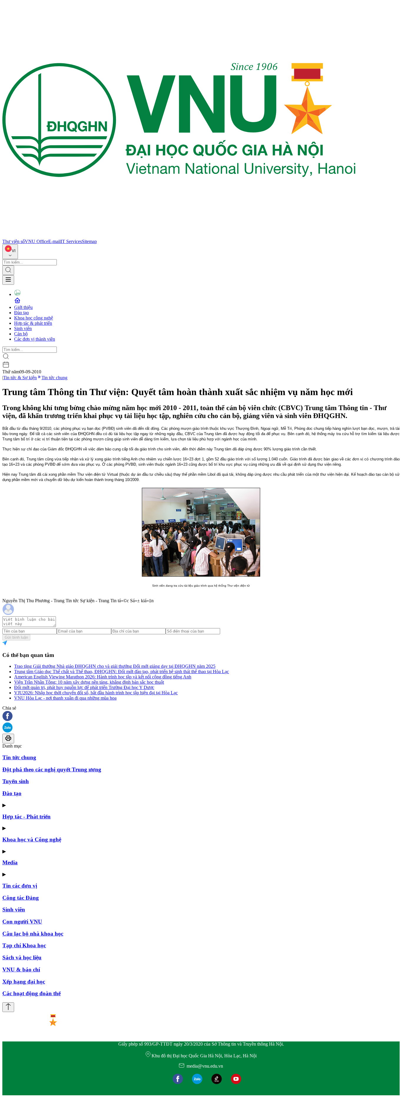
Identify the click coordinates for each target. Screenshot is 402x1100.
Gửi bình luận (16, 637)
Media (10, 862)
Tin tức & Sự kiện (20, 377)
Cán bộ (21, 333)
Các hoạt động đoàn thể (31, 993)
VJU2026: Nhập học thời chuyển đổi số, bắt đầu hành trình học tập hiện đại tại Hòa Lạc (96, 692)
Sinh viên (23, 328)
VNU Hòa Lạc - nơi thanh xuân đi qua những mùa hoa (65, 697)
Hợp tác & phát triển (33, 323)
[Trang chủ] (179, 236)
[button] (201, 716)
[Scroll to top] (8, 1007)
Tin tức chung (54, 377)
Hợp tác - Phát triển (26, 816)
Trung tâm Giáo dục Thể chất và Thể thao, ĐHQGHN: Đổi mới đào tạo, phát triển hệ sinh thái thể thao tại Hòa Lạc (121, 671)
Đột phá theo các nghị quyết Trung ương (51, 769)
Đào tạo (21, 312)
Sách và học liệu (21, 957)
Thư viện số (13, 241)
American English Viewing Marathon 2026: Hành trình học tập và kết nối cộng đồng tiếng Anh (102, 676)
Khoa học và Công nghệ (31, 839)
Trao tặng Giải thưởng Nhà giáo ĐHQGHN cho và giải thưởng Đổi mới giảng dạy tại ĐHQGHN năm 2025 (114, 666)
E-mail (54, 241)
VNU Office (36, 241)
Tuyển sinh (15, 781)
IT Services (71, 241)
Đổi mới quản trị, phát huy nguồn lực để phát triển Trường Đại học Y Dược (84, 687)
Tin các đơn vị (19, 886)
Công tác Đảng (20, 898)
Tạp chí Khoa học (24, 945)
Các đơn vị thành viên (34, 339)
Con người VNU (22, 921)
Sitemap (89, 241)
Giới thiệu (23, 307)
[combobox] (10, 251)
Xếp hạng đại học (23, 981)
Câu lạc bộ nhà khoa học (32, 934)
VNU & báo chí (21, 969)
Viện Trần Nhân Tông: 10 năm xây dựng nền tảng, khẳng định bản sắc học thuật (89, 682)
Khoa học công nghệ (33, 317)
